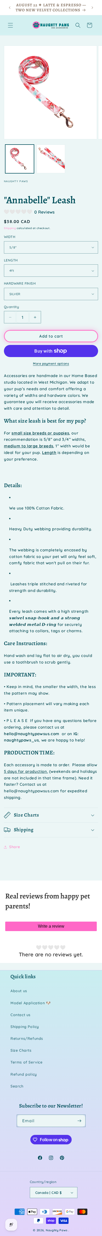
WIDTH (9, 237)
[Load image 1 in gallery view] (19, 159)
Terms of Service (26, 1062)
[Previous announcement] (9, 7)
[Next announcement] (92, 7)
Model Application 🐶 (30, 1003)
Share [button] (14, 846)
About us (18, 990)
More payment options (51, 363)
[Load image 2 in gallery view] (51, 159)
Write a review (51, 926)
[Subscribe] (79, 1121)
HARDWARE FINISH (20, 283)
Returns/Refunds (26, 1038)
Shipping (10, 228)
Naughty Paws (56, 1230)
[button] (10, 25)
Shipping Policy (24, 1026)
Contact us (20, 1014)
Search (17, 1086)
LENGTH (11, 260)
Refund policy (23, 1074)
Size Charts (21, 1050)
